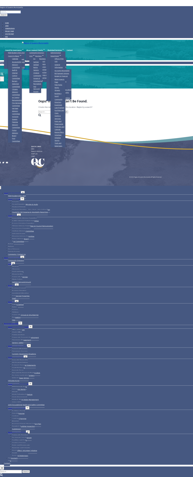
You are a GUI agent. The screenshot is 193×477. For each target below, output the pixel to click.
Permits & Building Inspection (23, 426)
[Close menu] (0, 187)
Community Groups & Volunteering (37, 78)
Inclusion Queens (15, 118)
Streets (57, 90)
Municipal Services (11, 324)
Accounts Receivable (62, 71)
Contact (70, 50)
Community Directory (36, 53)
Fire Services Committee (16, 104)
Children (36, 73)
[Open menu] (2, 78)
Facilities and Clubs (59, 112)
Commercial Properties (43, 76)
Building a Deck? (58, 95)
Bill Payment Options (62, 73)
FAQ (6, 37)
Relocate (11, 302)
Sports (57, 140)
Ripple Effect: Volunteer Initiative (59, 135)
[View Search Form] (2, 74)
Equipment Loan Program (59, 106)
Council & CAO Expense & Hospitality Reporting (30, 212)
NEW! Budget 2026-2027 (16, 53)
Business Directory (42, 65)
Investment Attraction (43, 71)
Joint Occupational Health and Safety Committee (26, 405)
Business (11, 286)
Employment (12, 458)
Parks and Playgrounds (59, 122)
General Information (59, 66)
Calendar (15, 59)
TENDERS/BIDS (10, 28)
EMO (32, 149)
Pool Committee (16, 140)
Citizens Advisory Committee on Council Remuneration (17, 94)
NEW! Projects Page (59, 80)
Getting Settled (36, 63)
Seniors (36, 70)
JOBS (7, 26)
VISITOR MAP (9, 34)
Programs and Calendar (59, 128)
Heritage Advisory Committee (16, 111)
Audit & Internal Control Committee (16, 74)
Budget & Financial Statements (61, 77)
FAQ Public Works (58, 86)
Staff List (34, 154)
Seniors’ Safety (17, 343)
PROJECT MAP (9, 31)
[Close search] (2, 468)
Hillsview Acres (13, 381)
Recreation (37, 84)
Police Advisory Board (15, 133)
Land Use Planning (19, 419)
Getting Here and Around (36, 89)
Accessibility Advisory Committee (16, 64)
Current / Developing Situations (24, 354)
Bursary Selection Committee (16, 84)
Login (33, 156)
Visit (9, 264)
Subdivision (16, 429)
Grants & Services (58, 117)
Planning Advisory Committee (16, 124)
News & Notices (36, 151)
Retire (35, 67)
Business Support (42, 60)
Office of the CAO (59, 60)
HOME (7, 23)
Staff (14, 298)
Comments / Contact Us (17, 254)
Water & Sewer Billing (20, 378)
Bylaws (22, 59)
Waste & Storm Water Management (25, 400)
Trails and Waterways (58, 144)
